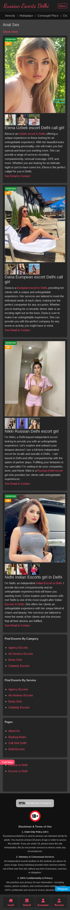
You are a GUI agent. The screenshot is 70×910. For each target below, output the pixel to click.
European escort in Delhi (32, 287)
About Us (14, 730)
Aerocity (10, 15)
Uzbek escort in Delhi (32, 133)
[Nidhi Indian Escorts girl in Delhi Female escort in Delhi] (11, 568)
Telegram (62, 888)
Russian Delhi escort (50, 470)
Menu (62, 5)
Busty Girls (15, 659)
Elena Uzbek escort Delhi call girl (34, 127)
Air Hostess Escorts (20, 653)
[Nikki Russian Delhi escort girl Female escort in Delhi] (11, 422)
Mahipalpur (26, 15)
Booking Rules (17, 737)
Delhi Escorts (16, 749)
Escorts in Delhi (14, 604)
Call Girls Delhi (17, 743)
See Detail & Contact (17, 176)
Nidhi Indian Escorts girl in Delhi (33, 577)
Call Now (7, 762)
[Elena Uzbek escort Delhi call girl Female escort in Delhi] (11, 119)
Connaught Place (48, 15)
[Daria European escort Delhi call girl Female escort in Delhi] (11, 268)
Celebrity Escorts (18, 665)
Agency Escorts (18, 647)
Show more (10, 31)
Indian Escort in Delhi (49, 583)
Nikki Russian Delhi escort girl (32, 431)
